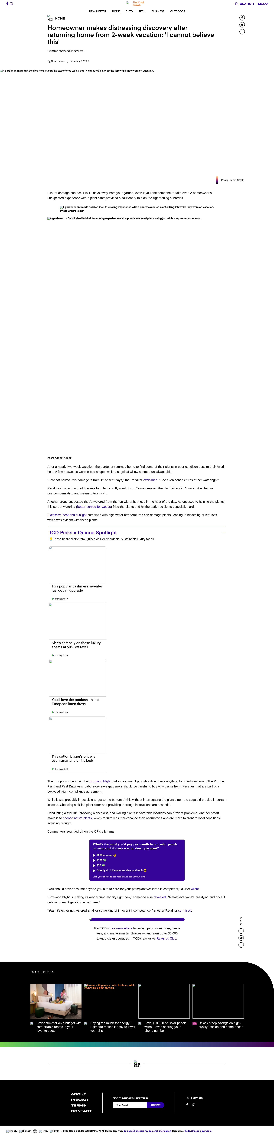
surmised (184, 910)
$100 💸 (101, 860)
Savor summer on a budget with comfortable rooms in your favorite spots (59, 1026)
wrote (195, 889)
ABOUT (78, 1094)
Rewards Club (166, 938)
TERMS (78, 1105)
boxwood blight (100, 781)
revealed (160, 897)
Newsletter (97, 11)
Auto (129, 11)
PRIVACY (80, 1100)
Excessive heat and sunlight (67, 515)
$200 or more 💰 (106, 855)
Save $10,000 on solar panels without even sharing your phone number (165, 1026)
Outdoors (177, 11)
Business (158, 11)
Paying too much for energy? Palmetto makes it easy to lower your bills (112, 1026)
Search (247, 4)
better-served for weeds (94, 506)
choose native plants (77, 818)
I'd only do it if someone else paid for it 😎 (121, 870)
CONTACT (81, 1111)
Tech (142, 11)
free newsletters (121, 928)
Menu (263, 4)
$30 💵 (100, 865)
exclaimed (150, 480)
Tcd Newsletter (130, 1098)
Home (116, 11)
